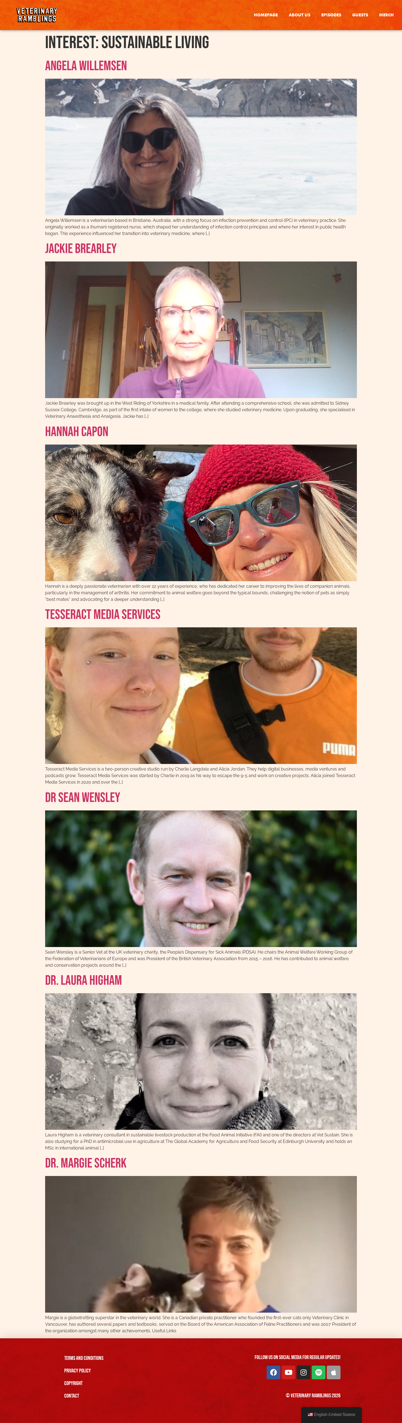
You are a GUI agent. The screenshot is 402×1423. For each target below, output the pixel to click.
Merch (386, 15)
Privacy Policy (77, 1371)
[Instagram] (303, 1372)
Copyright (73, 1383)
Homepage (266, 15)
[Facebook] (273, 1372)
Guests (360, 15)
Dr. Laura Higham (83, 980)
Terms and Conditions (83, 1358)
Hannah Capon (76, 432)
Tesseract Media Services (103, 615)
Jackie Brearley (81, 249)
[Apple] (333, 1372)
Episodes (331, 15)
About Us (299, 15)
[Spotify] (318, 1372)
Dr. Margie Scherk (86, 1163)
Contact (71, 1396)
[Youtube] (288, 1372)
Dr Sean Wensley (82, 798)
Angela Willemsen (86, 66)
